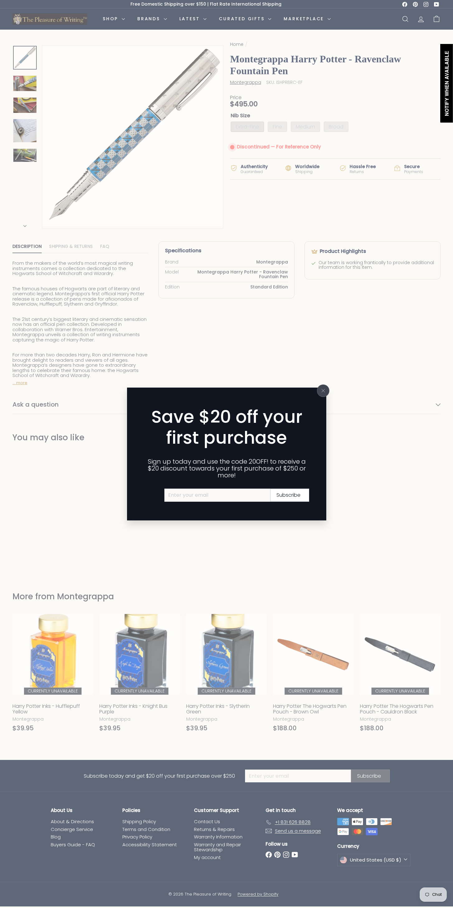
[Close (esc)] (323, 390)
